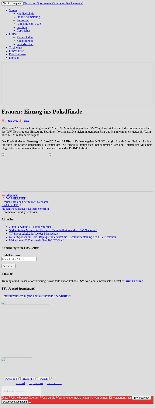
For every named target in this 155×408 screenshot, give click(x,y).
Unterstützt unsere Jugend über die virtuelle (36, 296)
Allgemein (12, 195)
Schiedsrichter (25, 44)
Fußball (13, 34)
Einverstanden (141, 397)
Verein (13, 10)
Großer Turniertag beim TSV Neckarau (25, 200)
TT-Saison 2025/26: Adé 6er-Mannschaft (33, 233)
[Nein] (29, 402)
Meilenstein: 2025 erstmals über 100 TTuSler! (36, 240)
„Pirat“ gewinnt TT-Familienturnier (30, 226)
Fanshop (22, 27)
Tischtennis (15, 47)
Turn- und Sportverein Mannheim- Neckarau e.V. (53, 3)
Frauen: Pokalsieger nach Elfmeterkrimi (25, 207)
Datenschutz (54, 383)
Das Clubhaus (17, 54)
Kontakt (14, 57)
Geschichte (23, 30)
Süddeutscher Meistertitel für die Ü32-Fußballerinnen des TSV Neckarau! (53, 230)
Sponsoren (23, 20)
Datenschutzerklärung (15, 401)
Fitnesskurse (16, 51)
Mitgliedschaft (25, 13)
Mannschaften (25, 37)
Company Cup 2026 (29, 23)
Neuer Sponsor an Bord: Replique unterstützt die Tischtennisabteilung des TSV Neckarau (62, 237)
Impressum (36, 383)
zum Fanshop (134, 281)
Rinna (25, 120)
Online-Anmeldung (28, 17)
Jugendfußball (25, 40)
